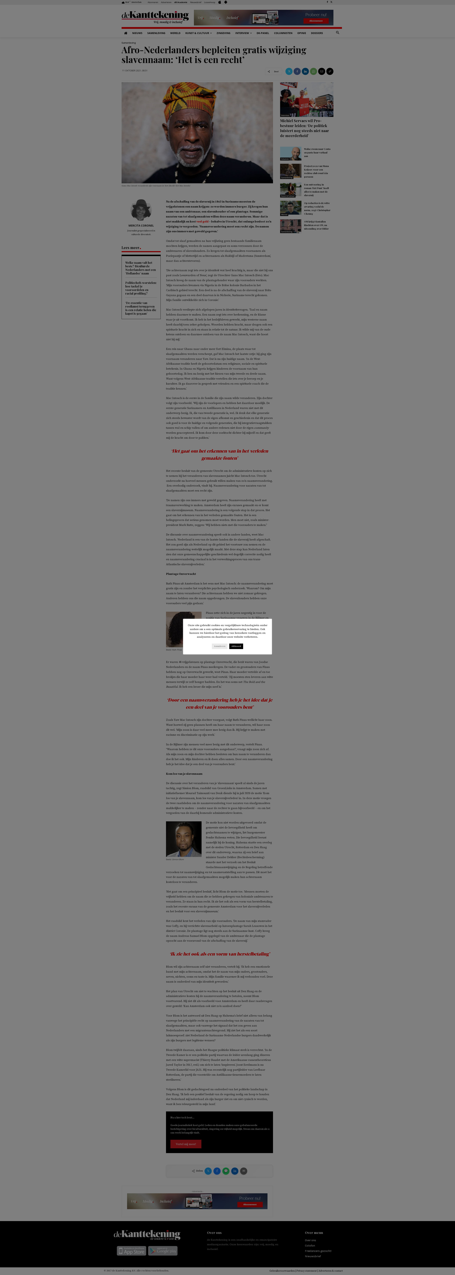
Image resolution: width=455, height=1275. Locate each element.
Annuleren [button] (219, 646)
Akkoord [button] (236, 646)
